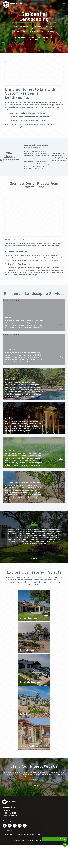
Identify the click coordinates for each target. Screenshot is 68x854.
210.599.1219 (8, 831)
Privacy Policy (35, 834)
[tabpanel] (34, 670)
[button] (2, 535)
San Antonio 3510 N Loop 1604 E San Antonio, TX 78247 (10, 813)
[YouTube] (20, 826)
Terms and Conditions (22, 834)
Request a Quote (8, 834)
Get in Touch (34, 786)
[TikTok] (25, 826)
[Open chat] (65, 845)
